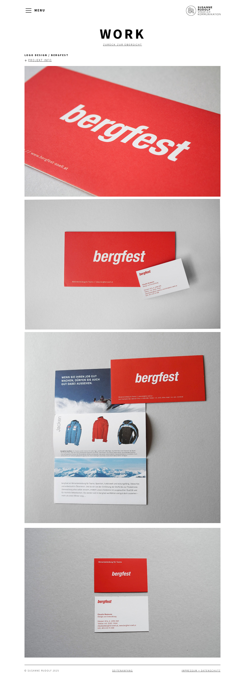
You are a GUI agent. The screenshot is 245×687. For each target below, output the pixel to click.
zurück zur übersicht (122, 44)
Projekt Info (38, 60)
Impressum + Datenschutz (201, 670)
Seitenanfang (122, 670)
